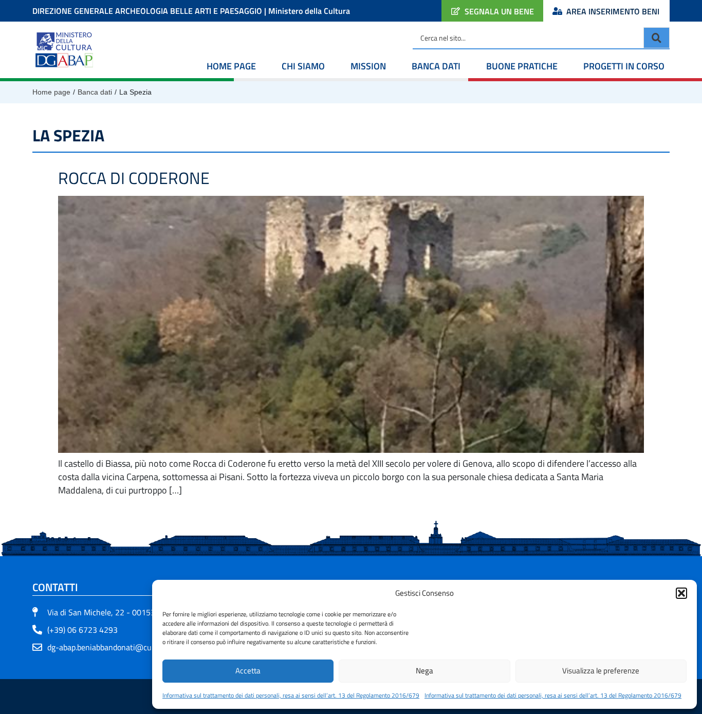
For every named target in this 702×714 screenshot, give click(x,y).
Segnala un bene (499, 11)
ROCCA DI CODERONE (134, 178)
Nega (424, 670)
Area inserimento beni (612, 11)
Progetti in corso (623, 66)
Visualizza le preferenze (600, 670)
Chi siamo (303, 66)
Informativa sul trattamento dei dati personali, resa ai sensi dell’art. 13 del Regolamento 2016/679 (290, 695)
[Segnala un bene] (455, 11)
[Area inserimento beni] (557, 11)
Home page (231, 66)
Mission (368, 66)
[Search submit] (656, 37)
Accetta (248, 670)
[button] (681, 593)
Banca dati (436, 66)
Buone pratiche (522, 66)
